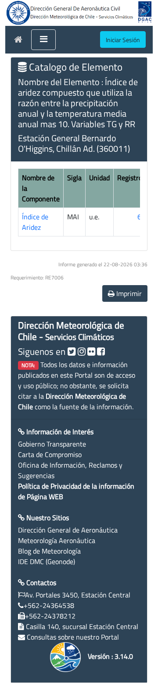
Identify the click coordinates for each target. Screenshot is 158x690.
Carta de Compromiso (50, 454)
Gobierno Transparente (52, 444)
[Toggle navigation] (43, 39)
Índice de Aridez (35, 221)
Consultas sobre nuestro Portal (73, 637)
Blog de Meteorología (49, 551)
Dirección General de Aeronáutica (68, 530)
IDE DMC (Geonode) (46, 561)
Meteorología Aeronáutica (56, 540)
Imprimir (128, 293)
